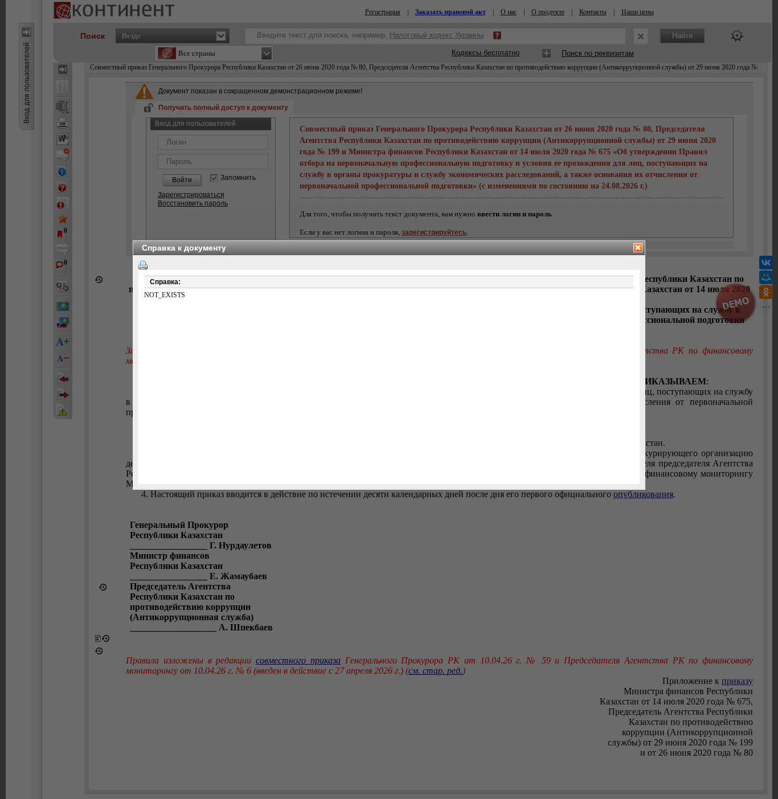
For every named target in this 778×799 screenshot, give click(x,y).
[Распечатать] (143, 265)
